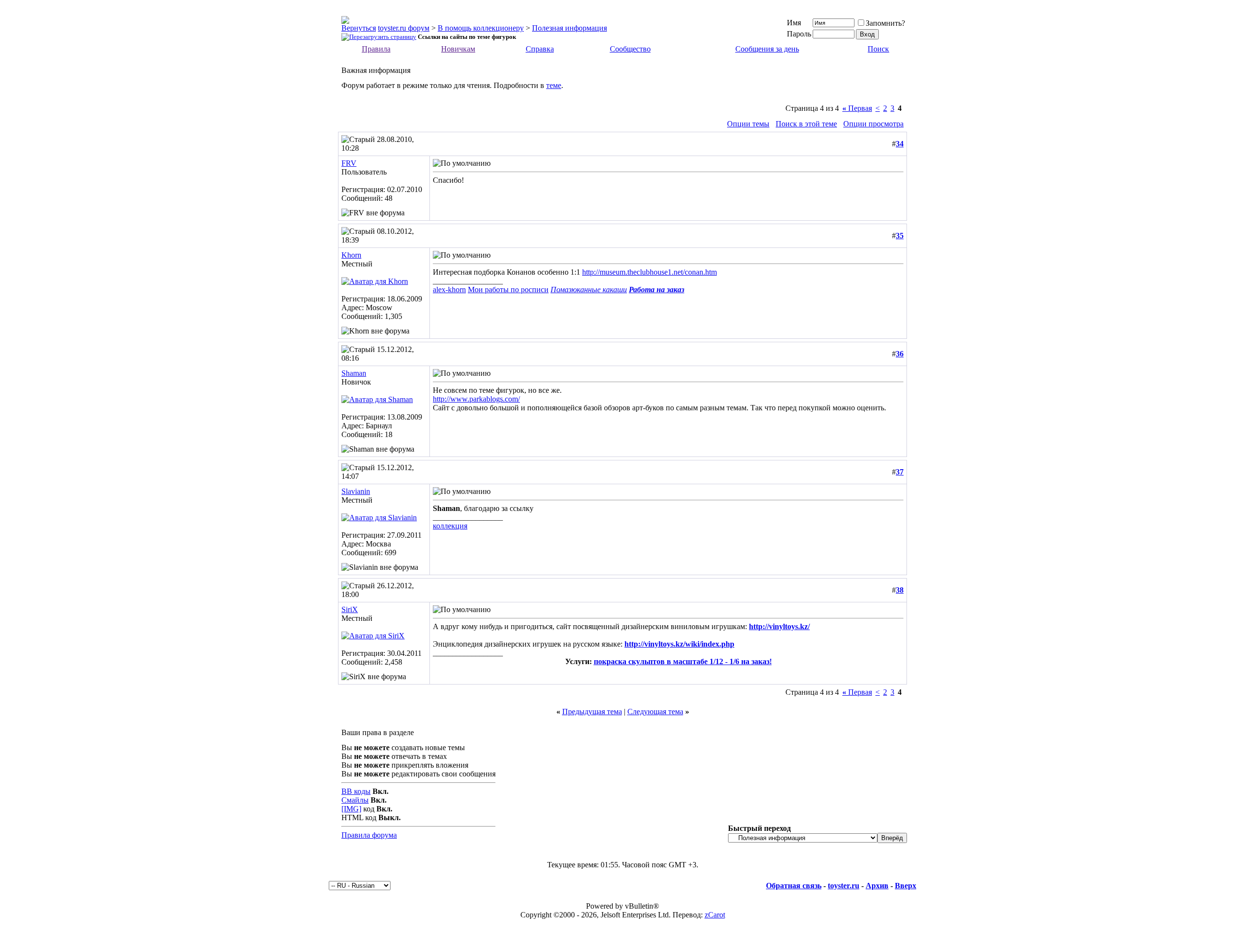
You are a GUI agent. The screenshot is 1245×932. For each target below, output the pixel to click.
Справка (540, 49)
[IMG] (351, 809)
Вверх (905, 885)
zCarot (715, 915)
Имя (794, 22)
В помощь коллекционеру (481, 28)
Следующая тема (655, 711)
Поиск (878, 49)
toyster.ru (843, 885)
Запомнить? (885, 23)
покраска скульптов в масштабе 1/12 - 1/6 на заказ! (683, 661)
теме (553, 85)
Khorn (351, 255)
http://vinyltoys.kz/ (779, 626)
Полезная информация (569, 28)
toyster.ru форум (403, 28)
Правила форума (369, 835)
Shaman (353, 373)
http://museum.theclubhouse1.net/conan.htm (649, 272)
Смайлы (355, 800)
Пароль (799, 34)
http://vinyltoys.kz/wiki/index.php (679, 644)
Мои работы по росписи (508, 289)
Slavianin (355, 491)
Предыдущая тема (592, 711)
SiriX (349, 609)
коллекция (450, 526)
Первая (857, 108)
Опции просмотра (873, 124)
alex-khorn (449, 289)
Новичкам (458, 49)
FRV (348, 163)
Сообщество (630, 49)
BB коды (356, 791)
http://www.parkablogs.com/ (476, 399)
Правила (376, 49)
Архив (877, 885)
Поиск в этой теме (806, 124)
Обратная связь (793, 885)
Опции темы (748, 124)
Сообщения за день (767, 49)
